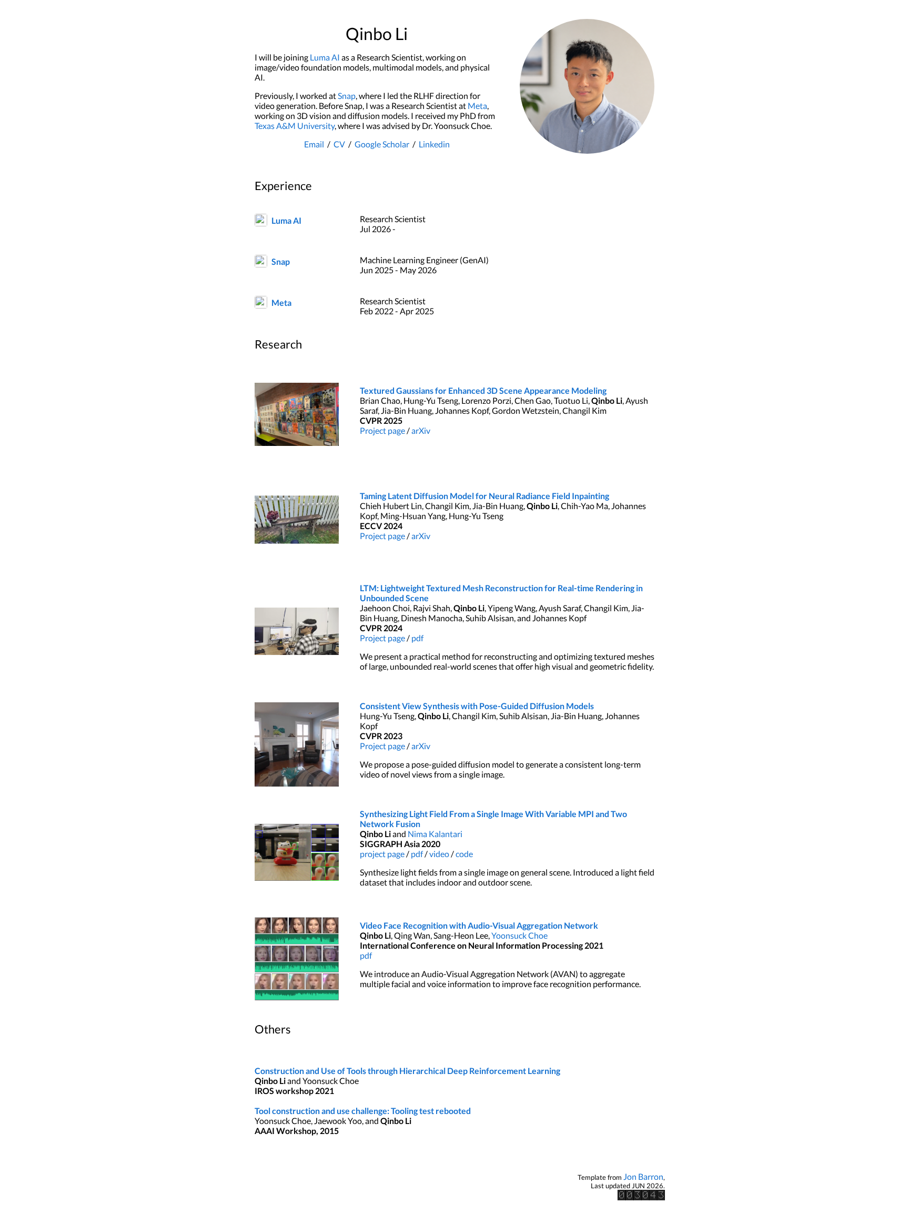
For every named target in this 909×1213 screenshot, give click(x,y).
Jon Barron (643, 1176)
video (439, 854)
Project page (382, 430)
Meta (477, 106)
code (464, 854)
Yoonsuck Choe (519, 935)
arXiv (420, 430)
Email (314, 144)
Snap (347, 96)
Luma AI (325, 57)
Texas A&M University (295, 126)
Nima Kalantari (435, 834)
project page (382, 854)
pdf (417, 638)
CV (339, 144)
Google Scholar (382, 144)
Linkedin (434, 144)
